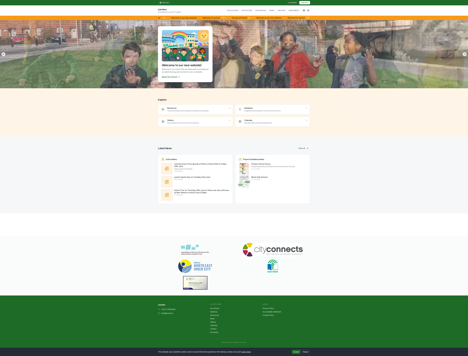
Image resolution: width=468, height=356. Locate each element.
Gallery (282, 10)
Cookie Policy (268, 315)
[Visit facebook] (304, 10)
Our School (233, 10)
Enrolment (294, 10)
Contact (305, 3)
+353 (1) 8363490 (168, 309)
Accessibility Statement (272, 312)
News (272, 10)
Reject (305, 352)
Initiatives (247, 10)
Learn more (246, 352)
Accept (296, 352)
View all (301, 148)
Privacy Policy (268, 308)
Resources (260, 10)
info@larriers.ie (167, 313)
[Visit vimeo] (308, 10)
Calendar (292, 3)
